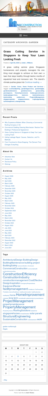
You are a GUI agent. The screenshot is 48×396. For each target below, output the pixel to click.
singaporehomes (23, 99)
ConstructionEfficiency (20, 273)
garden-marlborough (9, 326)
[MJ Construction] (24, 15)
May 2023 (8, 233)
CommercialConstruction (15, 268)
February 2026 (9, 186)
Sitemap (7, 164)
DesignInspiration (11, 282)
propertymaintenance (13, 304)
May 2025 (8, 198)
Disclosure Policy (10, 161)
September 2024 (10, 210)
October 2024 (9, 208)
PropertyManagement (37, 97)
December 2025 (10, 188)
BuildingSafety (10, 265)
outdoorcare (21, 97)
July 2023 (8, 228)
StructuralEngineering (17, 316)
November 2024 (10, 206)
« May (5, 380)
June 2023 (8, 230)
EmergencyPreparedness (28, 283)
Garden (13, 86)
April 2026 (8, 181)
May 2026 (8, 178)
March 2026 (9, 183)
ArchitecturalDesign (12, 259)
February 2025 (9, 203)
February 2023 (9, 238)
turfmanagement (9, 101)
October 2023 (9, 223)
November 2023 (10, 220)
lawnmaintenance (38, 95)
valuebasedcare (32, 319)
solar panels (36, 313)
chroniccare (30, 266)
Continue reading (33, 82)
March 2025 (9, 201)
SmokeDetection (24, 314)
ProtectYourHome (8, 311)
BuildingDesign (30, 259)
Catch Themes (30, 393)
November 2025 (10, 191)
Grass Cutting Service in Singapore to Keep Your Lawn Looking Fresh (24, 55)
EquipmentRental (11, 285)
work (39, 319)
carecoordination (22, 266)
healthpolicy (6, 295)
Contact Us (8, 159)
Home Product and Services (33, 86)
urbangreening (20, 101)
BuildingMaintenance (13, 262)
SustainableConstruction (15, 319)
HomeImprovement (21, 93)
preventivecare (39, 298)
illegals (5, 329)
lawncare (25, 95)
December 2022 (10, 240)
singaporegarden (9, 99)
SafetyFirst (34, 311)
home (12, 294)
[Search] (19, 29)
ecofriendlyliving (14, 89)
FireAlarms (31, 289)
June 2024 (8, 213)
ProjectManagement (18, 300)
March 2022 (9, 245)
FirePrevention (39, 289)
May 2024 (8, 215)
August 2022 (9, 243)
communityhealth (32, 269)
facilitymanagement (15, 289)
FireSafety (6, 292)
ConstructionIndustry (16, 277)
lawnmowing (7, 97)
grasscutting (40, 91)
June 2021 (8, 247)
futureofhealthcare (14, 292)
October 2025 (9, 193)
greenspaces (7, 93)
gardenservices (26, 91)
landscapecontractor (37, 93)
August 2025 (9, 196)
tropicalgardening (38, 99)
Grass (19, 86)
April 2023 (8, 235)
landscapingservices (10, 95)
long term (13, 297)
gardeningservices (27, 89)
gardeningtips (39, 89)
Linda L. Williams (27, 63)
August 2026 (9, 176)
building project (32, 262)
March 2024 (9, 218)
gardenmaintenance (10, 91)
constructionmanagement (15, 280)
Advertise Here (10, 156)
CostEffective (35, 280)
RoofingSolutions (22, 310)
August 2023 (9, 225)
